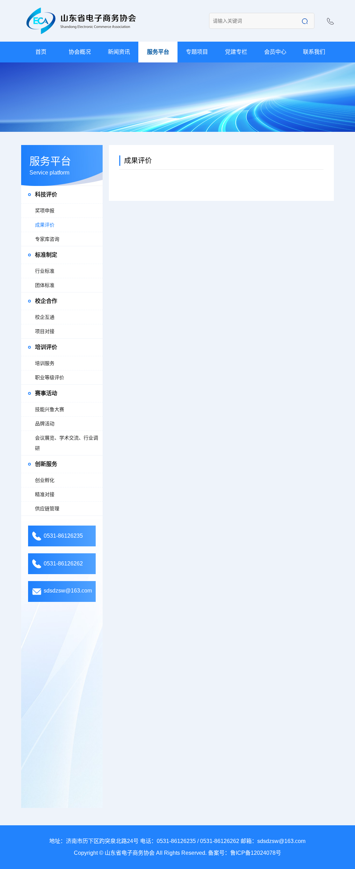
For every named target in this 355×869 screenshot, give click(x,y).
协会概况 (80, 52)
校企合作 (46, 301)
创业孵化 (44, 480)
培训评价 (46, 347)
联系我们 (314, 52)
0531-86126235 (63, 536)
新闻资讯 (119, 52)
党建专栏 (236, 52)
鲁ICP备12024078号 (255, 853)
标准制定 (46, 255)
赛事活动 (46, 393)
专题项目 (197, 52)
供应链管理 (47, 508)
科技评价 (46, 194)
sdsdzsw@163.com (68, 591)
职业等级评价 (49, 377)
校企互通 (44, 317)
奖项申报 (44, 210)
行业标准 (44, 271)
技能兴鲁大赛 (49, 409)
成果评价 (44, 225)
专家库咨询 (47, 239)
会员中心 (275, 52)
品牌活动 (44, 423)
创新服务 (46, 464)
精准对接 (44, 494)
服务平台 (158, 52)
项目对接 (44, 331)
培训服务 (44, 363)
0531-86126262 (63, 563)
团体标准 (44, 285)
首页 (40, 52)
